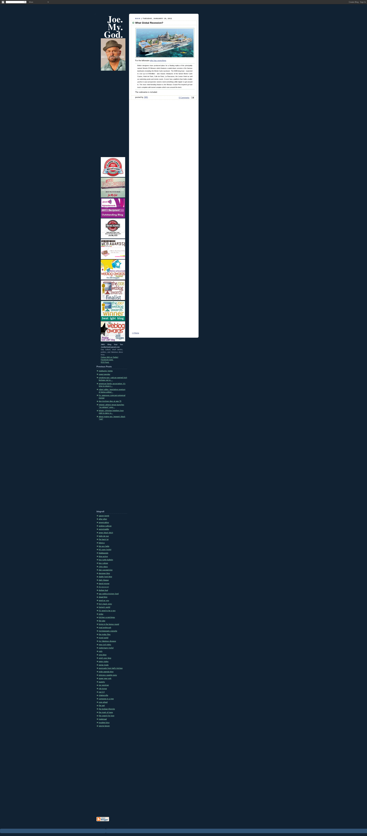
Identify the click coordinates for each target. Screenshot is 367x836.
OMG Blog (102, 655)
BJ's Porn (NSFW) (105, 550)
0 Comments (184, 98)
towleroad (103, 719)
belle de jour (104, 536)
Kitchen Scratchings (107, 617)
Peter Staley (104, 662)
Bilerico (102, 543)
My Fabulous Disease (107, 641)
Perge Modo (104, 665)
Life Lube (102, 621)
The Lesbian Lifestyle (107, 709)
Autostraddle (104, 529)
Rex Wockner (104, 685)
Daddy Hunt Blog (105, 577)
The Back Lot (104, 539)
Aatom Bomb (104, 516)
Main (137, 18)
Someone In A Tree (106, 699)
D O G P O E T (104, 587)
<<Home (135, 333)
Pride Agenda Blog (106, 672)
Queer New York (105, 678)
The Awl (102, 706)
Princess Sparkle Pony (108, 675)
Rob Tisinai (103, 689)
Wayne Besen (104, 726)
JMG (146, 97)
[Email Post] (192, 98)
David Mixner (104, 584)
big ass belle (104, 546)
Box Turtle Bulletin (106, 560)
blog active (103, 557)
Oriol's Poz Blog (105, 658)
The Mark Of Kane (106, 712)
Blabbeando (103, 553)
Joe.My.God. (113, 26)
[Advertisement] (107, 466)
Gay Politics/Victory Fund (109, 594)
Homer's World (104, 607)
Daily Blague (104, 580)
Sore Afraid (103, 702)
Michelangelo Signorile (108, 631)
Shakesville (103, 695)
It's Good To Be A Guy (107, 611)
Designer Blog (104, 573)
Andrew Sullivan (105, 526)
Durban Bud (103, 590)
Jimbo (101, 614)
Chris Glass (103, 567)
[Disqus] (164, 213)
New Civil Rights (105, 645)
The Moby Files (105, 634)
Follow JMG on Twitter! (109, 357)
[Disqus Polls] (164, 139)
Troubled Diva (104, 723)
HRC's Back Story (105, 604)
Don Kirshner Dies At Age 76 (110, 401)
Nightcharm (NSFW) (106, 648)
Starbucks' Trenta (106, 371)
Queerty (102, 682)
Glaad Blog (103, 597)
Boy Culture (103, 563)
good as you (104, 601)
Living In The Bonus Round (109, 624)
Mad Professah (105, 628)
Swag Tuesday (104, 374)
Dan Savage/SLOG (105, 570)
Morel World (103, 638)
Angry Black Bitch (106, 533)
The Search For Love (106, 716)
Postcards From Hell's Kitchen (111, 668)
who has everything (158, 61)
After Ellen (103, 519)
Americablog (104, 523)
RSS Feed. (105, 362)
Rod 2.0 (102, 692)
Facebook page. (107, 360)
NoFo (100, 651)
